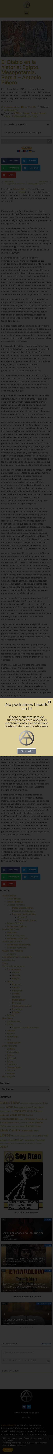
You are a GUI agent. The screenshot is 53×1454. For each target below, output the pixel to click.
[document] (26, 727)
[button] (49, 702)
